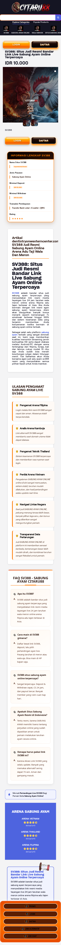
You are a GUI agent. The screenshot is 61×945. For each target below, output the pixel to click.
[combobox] (27, 17)
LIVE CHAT (32, 937)
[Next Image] (56, 95)
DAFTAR (44, 44)
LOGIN (16, 44)
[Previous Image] (5, 95)
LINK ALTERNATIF (32, 929)
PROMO (32, 905)
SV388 (15, 293)
